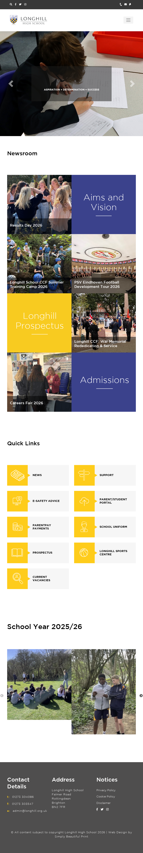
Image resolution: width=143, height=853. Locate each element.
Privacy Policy (105, 790)
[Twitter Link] (20, 4)
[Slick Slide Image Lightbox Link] (39, 684)
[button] (10, 83)
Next (141, 696)
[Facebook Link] (15, 4)
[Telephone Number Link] (122, 4)
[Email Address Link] (126, 4)
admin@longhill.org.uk (30, 811)
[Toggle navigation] (128, 20)
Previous (2, 696)
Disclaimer (103, 803)
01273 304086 (23, 797)
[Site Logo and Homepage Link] (28, 20)
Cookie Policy (105, 796)
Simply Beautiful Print (71, 836)
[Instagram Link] (25, 4)
